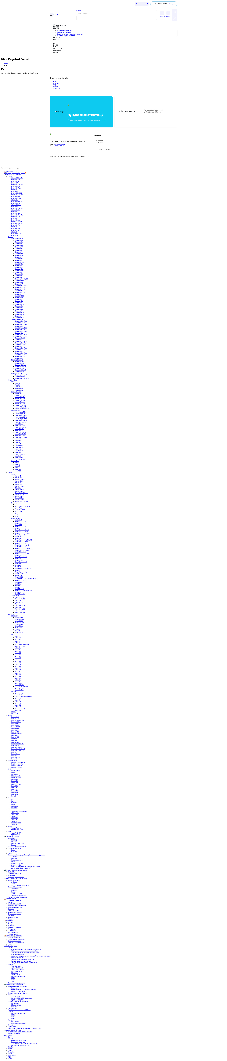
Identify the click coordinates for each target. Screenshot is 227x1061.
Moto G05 (18, 638)
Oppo (9, 831)
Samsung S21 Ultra (21, 353)
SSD (9, 995)
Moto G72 (18, 675)
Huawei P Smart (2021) (22, 409)
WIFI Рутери (15, 1022)
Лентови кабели (16, 865)
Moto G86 (18, 676)
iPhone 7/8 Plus (16, 233)
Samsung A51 (19, 301)
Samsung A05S (19, 262)
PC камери (15, 1003)
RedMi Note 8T (20, 594)
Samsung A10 (19, 316)
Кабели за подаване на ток (66, 36)
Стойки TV (11, 872)
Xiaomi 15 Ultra (19, 481)
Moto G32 (18, 658)
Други (10, 919)
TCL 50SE (14, 816)
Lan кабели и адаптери (18, 1023)
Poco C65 (18, 600)
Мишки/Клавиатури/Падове (17, 986)
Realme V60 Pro (16, 727)
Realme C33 (15, 737)
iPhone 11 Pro (15, 225)
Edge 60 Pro (19, 617)
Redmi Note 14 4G (20, 526)
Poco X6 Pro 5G (20, 597)
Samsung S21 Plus (21, 355)
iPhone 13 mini (15, 213)
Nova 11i (17, 466)
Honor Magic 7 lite (20, 414)
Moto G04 (18, 636)
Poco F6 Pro (19, 602)
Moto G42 (18, 663)
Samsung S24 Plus (21, 336)
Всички (13, 845)
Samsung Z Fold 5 (20, 370)
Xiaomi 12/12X (19, 494)
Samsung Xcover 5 (21, 377)
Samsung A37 (19, 242)
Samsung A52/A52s (21, 286)
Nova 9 (17, 462)
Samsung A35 (19, 257)
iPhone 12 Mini (15, 220)
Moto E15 (18, 702)
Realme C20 (15, 740)
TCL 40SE (14, 814)
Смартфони (11, 838)
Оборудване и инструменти (20, 868)
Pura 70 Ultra (19, 390)
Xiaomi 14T (18, 484)
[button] (78, 11)
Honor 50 (18, 456)
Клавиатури (15, 988)
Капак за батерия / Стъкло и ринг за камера (26, 867)
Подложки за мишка (18, 991)
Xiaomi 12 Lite (19, 496)
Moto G (13, 634)
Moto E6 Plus (19, 693)
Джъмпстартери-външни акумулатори (70, 34)
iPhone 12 (14, 218)
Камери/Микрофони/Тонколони (18, 1001)
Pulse (13, 804)
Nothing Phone (12, 760)
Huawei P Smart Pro (21, 407)
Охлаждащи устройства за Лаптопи (20, 1032)
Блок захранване (17, 860)
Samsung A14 (19, 269)
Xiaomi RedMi (15, 518)
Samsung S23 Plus (21, 343)
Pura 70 (17, 385)
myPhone (14, 851)
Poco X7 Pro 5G (20, 599)
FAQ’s (55, 85)
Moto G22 (18, 651)
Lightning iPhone (16, 971)
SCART (13, 979)
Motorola (11, 614)
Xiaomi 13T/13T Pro (21, 493)
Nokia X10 (14, 791)
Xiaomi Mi (14, 503)
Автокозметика (13, 917)
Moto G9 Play (19, 690)
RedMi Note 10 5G (20, 582)
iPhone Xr (14, 232)
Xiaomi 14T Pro (19, 486)
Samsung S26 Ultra (21, 321)
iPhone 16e (14, 190)
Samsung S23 (19, 346)
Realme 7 (14, 759)
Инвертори (11, 915)
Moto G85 (18, 678)
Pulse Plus (14, 806)
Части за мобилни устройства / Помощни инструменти (26, 855)
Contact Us (56, 88)
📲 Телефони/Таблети (11, 836)
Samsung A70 (19, 307)
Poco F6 (17, 604)
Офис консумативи (14, 941)
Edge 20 (17, 631)
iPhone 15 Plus (16, 198)
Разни (10, 944)
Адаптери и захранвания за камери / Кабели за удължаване (31, 956)
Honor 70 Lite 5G (20, 454)
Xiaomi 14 (18, 483)
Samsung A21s (19, 304)
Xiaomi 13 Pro (19, 491)
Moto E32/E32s (20, 708)
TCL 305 (14, 821)
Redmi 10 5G (19, 577)
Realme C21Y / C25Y (17, 744)
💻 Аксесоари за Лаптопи (12, 1030)
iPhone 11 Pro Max (17, 223)
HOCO (10, 1054)
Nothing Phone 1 (16, 767)
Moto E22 (18, 705)
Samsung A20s (19, 313)
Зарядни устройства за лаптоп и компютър (26, 952)
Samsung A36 (19, 249)
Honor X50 (21, 459)
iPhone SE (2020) (16, 222)
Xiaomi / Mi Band (16, 894)
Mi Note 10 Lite (20, 510)
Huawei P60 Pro (20, 395)
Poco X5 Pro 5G (20, 609)
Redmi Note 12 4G (20, 555)
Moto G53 (18, 668)
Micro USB (14, 973)
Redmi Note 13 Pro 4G (22, 545)
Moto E (13, 691)
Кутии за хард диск (17, 1000)
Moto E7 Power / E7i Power (23, 696)
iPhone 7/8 (14, 235)
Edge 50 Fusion (19, 622)
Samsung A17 (19, 243)
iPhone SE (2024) (16, 193)
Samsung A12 (19, 294)
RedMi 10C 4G (19, 574)
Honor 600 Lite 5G (20, 422)
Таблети (10, 853)
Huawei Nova (15, 461)
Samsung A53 (19, 274)
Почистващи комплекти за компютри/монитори (24, 1028)
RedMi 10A (18, 575)
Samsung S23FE (20, 345)
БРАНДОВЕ (8, 1035)
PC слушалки (12, 1008)
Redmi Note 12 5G (20, 552)
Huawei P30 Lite (20, 403)
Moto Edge (14, 616)
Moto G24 (18, 648)
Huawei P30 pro (20, 402)
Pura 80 (17, 383)
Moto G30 (18, 661)
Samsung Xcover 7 (21, 375)
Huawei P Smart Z (20, 405)
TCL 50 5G (14, 818)
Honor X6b (18, 439)
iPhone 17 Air (15, 181)
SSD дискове (15, 996)
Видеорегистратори (14, 914)
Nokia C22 (14, 786)
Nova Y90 (18, 471)
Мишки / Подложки (14, 927)
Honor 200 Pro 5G (20, 434)
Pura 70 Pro (18, 387)
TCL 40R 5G (15, 813)
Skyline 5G (14, 803)
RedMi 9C (18, 584)
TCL (9, 809)
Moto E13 (18, 698)
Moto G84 (18, 680)
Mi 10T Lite (18, 511)
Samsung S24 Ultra (21, 334)
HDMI (13, 978)
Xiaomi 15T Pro (19, 479)
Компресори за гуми (64, 32)
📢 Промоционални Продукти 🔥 (15, 173)
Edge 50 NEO (19, 621)
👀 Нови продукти (10, 171)
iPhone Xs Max (16, 228)
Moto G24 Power (20, 646)
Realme (10, 715)
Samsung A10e (19, 318)
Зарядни (10, 902)
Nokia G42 (14, 772)
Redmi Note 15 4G (20, 521)
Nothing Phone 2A (17, 766)
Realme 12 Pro (16, 722)
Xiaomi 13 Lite (19, 489)
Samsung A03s (19, 281)
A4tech (55, 52)
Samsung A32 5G (20, 287)
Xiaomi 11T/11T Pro (21, 501)
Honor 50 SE (19, 457)
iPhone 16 (14, 191)
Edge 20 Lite (19, 632)
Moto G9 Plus (19, 688)
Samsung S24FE (20, 338)
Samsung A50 (19, 309)
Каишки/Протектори (15, 887)
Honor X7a (18, 444)
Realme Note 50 (16, 734)
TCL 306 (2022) (16, 823)
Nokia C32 (14, 789)
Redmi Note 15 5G (20, 523)
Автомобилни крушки (64, 31)
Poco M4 (18, 607)
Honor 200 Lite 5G (20, 432)
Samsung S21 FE (20, 356)
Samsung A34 (19, 265)
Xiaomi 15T (18, 478)
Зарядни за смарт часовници (17, 897)
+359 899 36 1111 (59, 146)
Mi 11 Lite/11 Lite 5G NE (22, 506)
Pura (12, 382)
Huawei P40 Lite (20, 398)
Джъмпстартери (13, 910)
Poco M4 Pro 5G (20, 606)
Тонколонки (12, 931)
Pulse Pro (14, 808)
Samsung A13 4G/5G (21, 279)
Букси (13, 862)
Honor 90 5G (19, 451)
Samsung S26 (19, 326)
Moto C (13, 712)
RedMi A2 (18, 565)
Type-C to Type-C (17, 968)
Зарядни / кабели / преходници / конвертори (26, 949)
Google (10, 826)
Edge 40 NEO (19, 627)
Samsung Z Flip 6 (20, 365)
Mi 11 (16, 505)
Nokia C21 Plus (16, 784)
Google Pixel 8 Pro (17, 830)
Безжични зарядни (17, 958)
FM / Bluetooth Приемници (17, 905)
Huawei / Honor (12, 380)
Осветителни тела (14, 937)
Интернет (11, 1020)
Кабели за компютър (18, 976)
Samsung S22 (19, 351)
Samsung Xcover (16, 373)
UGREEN (10, 1047)
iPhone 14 (14, 206)
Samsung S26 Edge (21, 324)
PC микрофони (16, 1005)
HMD (9, 798)
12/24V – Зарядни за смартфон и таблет (24, 951)
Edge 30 (17, 629)
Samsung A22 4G (20, 292)
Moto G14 (18, 641)
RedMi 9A (18, 585)
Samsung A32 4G (20, 289)
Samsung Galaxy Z (17, 360)
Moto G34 (18, 656)
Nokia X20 (14, 792)
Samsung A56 (19, 247)
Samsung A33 (19, 275)
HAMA (10, 1048)
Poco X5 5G (18, 611)
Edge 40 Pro (19, 626)
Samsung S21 (19, 358)
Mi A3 (16, 516)
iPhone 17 (14, 183)
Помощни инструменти (16, 942)
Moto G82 (18, 681)
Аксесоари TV (12, 875)
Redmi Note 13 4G (20, 547)
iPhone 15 (14, 200)
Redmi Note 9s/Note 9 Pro (23, 590)
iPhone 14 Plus (16, 205)
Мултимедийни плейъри (16, 877)
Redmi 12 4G (19, 560)
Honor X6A (18, 441)
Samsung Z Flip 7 (20, 363)
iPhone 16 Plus (16, 188)
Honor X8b (18, 449)
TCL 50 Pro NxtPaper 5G (19, 811)
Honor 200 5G (19, 430)
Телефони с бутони (14, 848)
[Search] (76, 18)
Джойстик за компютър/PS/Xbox (19, 1010)
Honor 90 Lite (19, 452)
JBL (9, 1037)
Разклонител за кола (14, 904)
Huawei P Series (16, 392)
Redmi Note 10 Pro (21, 580)
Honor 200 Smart (20, 435)
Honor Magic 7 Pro (21, 412)
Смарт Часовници (14, 880)
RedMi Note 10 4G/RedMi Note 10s (26, 579)
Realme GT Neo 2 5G (17, 750)
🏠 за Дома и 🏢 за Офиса (13, 936)
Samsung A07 (19, 245)
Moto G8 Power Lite (21, 686)
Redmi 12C (18, 558)
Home (55, 81)
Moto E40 (18, 710)
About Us (56, 83)
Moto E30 (18, 707)
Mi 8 (16, 515)
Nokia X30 (14, 794)
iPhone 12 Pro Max (17, 215)
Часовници (11, 926)
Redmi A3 (18, 563)
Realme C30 (15, 739)
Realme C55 (15, 728)
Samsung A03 (19, 282)
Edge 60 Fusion (19, 619)
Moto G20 (18, 653)
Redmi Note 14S (20, 535)
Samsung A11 (19, 306)
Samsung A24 (19, 267)
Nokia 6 (13, 796)
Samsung (10, 237)
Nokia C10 (14, 779)
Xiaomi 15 (18, 476)
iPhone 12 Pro (15, 217)
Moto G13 (18, 643)
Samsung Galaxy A (17, 238)
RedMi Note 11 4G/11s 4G (23, 569)
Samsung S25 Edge (21, 331)
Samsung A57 (19, 240)
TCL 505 (14, 824)
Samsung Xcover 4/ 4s (22, 378)
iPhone (10, 176)
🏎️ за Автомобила (10, 899)
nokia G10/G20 (15, 776)
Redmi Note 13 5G (20, 543)
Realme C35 (15, 735)
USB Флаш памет (13, 932)
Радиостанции (13, 934)
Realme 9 (14, 752)
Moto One (14, 713)
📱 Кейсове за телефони (12, 174)
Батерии (14, 858)
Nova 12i (17, 467)
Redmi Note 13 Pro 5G (22, 542)
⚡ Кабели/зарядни (10, 946)
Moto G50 (18, 670)
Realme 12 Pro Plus (17, 720)
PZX (9, 1057)
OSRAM (56, 29)
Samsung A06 (19, 254)
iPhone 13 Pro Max (17, 208)
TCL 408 (14, 819)
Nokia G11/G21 (16, 777)
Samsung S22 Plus (21, 350)
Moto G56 (18, 664)
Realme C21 (15, 742)
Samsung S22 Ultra (21, 348)
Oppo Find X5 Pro (16, 833)
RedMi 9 (17, 587)
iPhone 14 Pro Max (17, 201)
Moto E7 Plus (19, 695)
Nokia (9, 769)
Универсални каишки (18, 895)
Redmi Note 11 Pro (21, 572)
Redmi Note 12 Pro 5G (22, 550)
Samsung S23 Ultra (21, 341)
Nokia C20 (14, 782)
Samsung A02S (19, 296)
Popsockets (12, 929)
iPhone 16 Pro (15, 186)
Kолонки (14, 1006)
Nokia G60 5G (15, 771)
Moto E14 (18, 700)
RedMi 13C (18, 537)
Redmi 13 (18, 538)
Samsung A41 (19, 297)
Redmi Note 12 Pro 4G (22, 553)
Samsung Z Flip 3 (20, 371)
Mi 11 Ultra (18, 508)
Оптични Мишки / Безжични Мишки (23, 990)
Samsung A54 (19, 264)
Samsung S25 (19, 333)
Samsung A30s (19, 311)
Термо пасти (12, 1027)
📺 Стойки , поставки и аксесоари (15, 870)
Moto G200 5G (19, 685)
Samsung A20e (19, 314)
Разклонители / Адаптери (16, 939)
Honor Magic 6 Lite (21, 417)
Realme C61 (15, 725)
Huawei (13, 892)
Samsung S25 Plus (21, 329)
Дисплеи (14, 856)
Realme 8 (14, 755)
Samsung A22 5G (20, 291)
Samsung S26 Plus (21, 323)
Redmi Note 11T (20, 570)
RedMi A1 (18, 567)
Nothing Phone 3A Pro (18, 762)
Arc (12, 799)
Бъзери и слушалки (17, 863)
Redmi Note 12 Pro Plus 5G (23, 548)
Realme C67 (15, 723)
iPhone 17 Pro (15, 179)
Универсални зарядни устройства (22, 959)
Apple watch (15, 888)
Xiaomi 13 (18, 488)
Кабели (10, 964)
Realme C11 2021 (16, 747)
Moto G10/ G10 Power (22, 644)
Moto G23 (18, 649)
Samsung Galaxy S (17, 319)
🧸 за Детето (8, 920)
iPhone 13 (14, 211)
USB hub (10, 1025)
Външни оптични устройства (17, 993)
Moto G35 (18, 654)
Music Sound (12, 1055)
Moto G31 (18, 659)
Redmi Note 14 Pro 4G (22, 530)
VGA (12, 981)
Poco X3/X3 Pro (20, 612)
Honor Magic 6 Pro (21, 415)
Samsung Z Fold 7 (20, 361)
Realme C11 (15, 745)
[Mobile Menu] (51, 14)
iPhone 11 (14, 227)
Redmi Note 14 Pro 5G (22, 531)
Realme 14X (15, 717)
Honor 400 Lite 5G (20, 427)
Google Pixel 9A (16, 828)
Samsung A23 (19, 277)
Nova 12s (18, 469)
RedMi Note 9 (19, 589)
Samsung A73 (19, 272)
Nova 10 (17, 464)
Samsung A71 (19, 299)
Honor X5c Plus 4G (21, 437)
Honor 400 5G (19, 424)
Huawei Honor (15, 410)
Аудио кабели (15, 974)
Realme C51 (15, 732)
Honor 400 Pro (19, 429)
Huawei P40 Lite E (20, 400)
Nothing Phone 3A (17, 764)
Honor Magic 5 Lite (21, 419)
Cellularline (11, 1052)
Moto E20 (18, 703)
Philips (10, 1050)
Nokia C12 (14, 781)
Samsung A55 (19, 255)
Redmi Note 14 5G (20, 528)
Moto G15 (18, 639)
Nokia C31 (14, 787)
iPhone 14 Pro (15, 203)
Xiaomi (10, 473)
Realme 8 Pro (15, 757)
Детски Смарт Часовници (20, 885)
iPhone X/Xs (15, 230)
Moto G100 (18, 683)
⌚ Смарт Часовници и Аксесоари (15, 878)
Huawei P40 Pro (20, 397)
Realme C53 (15, 730)
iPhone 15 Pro (15, 196)
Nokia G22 (14, 774)
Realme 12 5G (15, 718)
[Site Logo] (56, 15)
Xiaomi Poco (15, 595)
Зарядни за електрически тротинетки (24, 963)
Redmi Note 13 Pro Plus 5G (23, 540)
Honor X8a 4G (19, 447)
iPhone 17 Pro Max (17, 178)
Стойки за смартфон (14, 900)
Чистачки (11, 909)
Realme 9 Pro (15, 754)
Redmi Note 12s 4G (21, 557)
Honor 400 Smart (20, 425)
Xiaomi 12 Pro (19, 498)
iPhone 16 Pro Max (17, 185)
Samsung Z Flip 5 (20, 368)
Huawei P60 (18, 393)
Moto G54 (18, 666)
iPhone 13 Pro (15, 210)
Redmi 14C (18, 525)
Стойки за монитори (14, 873)
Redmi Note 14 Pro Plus (22, 533)
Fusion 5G (14, 801)
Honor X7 (18, 442)
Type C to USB (16, 966)
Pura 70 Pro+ (19, 388)
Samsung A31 (19, 302)
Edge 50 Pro (19, 624)
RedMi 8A (18, 592)
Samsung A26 (19, 250)
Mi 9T (17, 513)
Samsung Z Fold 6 (20, 366)
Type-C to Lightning (17, 969)
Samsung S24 (19, 339)
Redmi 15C (18, 520)
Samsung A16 (19, 252)
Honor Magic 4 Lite (21, 420)
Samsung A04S (19, 270)
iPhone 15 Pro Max (17, 195)
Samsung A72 (19, 284)
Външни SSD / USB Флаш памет (22, 998)
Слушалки (11, 922)
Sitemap (55, 86)
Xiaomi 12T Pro (19, 499)
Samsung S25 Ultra (21, 328)
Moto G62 (18, 671)
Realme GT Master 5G (18, 749)
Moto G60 (18, 673)
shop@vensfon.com (60, 144)
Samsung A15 (19, 260)
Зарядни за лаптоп (17, 954)
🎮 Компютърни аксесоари (13, 984)
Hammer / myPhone (17, 843)
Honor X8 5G (19, 446)
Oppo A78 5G (15, 835)
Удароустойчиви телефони (17, 846)
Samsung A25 (19, 259)
